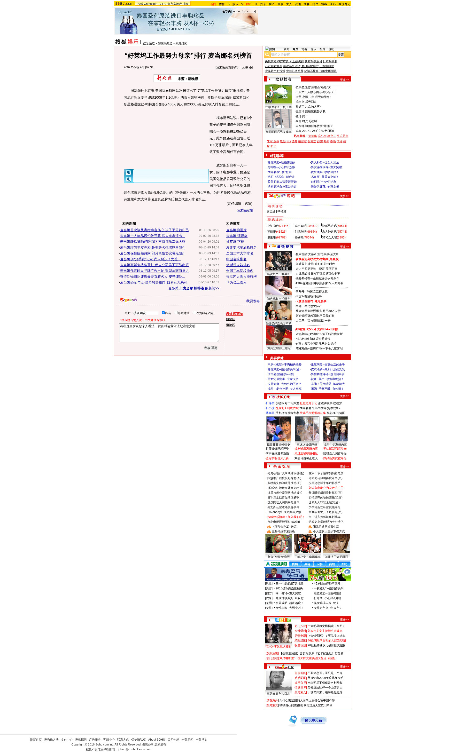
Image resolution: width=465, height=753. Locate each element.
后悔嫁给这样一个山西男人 (325, 687)
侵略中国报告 (328, 71)
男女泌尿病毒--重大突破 (326, 167)
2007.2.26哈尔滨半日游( (318, 131)
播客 (307, 4)
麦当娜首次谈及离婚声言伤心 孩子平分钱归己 (154, 230)
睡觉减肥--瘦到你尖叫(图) (284, 369)
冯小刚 (322, 136)
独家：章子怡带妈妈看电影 (326, 473)
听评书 (270, 403)
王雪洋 (300, 111)
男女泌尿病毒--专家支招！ (285, 379)
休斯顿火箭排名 (238, 265)
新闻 (286, 49)
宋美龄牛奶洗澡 (275, 71)
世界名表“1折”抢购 (280, 172)
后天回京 (311, 101)
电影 (283, 141)
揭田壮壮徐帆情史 (278, 444)
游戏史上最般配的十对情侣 (326, 521)
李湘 (339, 141)
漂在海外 (272, 700)
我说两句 (344, 4)
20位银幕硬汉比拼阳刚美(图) (326, 645)
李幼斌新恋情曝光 (335, 448)
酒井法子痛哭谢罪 (336, 557)
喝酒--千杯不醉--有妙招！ (327, 388)
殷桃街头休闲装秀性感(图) (284, 483)
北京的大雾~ (313, 106)
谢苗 (299, 97)
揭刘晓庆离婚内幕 (306, 448)
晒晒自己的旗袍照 (291, 705)
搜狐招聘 (81, 739)
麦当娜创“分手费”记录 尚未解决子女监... (150, 259)
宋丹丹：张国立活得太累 (312, 291)
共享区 (270, 413)
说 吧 (291, 196)
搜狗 (185, 4)
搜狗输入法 (51, 739)
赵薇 (276, 141)
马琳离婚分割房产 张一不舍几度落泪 (319, 348)
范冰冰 (302, 141)
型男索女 (300, 692)
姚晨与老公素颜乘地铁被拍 (284, 492)
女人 (289, 4)
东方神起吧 (329, 231)
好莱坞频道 (165, 43)
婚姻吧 (299, 237)
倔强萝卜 (301, 264)
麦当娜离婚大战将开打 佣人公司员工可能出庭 (154, 265)
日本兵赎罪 (330, 61)
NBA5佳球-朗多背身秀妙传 (312, 339)
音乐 (313, 49)
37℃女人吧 (329, 237)
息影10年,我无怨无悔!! (316, 97)
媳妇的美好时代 (325, 264)
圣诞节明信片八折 (277, 458)
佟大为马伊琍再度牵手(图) (325, 478)
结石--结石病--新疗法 (281, 177)
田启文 (300, 92)
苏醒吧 (271, 231)
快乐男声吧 (329, 226)
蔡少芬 (331, 136)
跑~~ (305, 116)
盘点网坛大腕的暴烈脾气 (283, 502)
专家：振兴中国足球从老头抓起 (315, 343)
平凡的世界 (319, 408)
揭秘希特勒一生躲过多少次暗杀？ (317, 278)
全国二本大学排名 (239, 253)
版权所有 (160, 744)
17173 (162, 4)
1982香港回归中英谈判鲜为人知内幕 (319, 283)
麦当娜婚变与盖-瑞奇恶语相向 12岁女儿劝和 (153, 282)
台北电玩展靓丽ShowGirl (283, 521)
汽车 (263, 4)
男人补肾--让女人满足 (325, 162)
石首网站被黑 (273, 66)
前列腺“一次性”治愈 (323, 181)
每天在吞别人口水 (278, 693)
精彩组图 (300, 640)
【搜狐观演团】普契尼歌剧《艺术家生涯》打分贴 (311, 653)
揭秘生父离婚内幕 (335, 444)
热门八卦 (300, 626)
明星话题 (300, 645)
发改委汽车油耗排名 (241, 247)
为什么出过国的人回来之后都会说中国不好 (307, 700)
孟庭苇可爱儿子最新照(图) (325, 512)
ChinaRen (150, 4)
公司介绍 (173, 739)
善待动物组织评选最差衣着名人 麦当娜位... (152, 276)
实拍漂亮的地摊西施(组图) (325, 497)
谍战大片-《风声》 (278, 274)
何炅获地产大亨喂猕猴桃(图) (285, 473)
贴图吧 (271, 237)
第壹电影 (300, 635)
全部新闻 (187, 739)
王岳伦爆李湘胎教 (283, 531)
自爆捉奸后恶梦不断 (278, 323)
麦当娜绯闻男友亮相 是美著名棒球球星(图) (152, 247)
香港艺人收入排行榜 (241, 276)
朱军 (270, 141)
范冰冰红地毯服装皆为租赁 (284, 488)
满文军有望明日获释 (309, 296)
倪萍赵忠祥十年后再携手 (325, 483)
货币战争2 (334, 408)
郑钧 (326, 141)
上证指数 (273, 226)
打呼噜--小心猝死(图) (281, 167)
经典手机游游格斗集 (313, 413)
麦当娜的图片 (236, 230)
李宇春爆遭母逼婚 (277, 453)
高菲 (299, 121)
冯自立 (300, 101)
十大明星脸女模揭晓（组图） (326, 626)
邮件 (315, 4)
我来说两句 (223, 67)
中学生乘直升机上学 (278, 107)
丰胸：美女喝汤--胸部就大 (328, 384)
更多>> (344, 79)
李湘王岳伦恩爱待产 (309, 306)
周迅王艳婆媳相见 (306, 453)
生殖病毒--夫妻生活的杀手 (328, 364)
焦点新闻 (300, 673)
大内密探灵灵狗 (306, 268)
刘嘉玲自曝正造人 (306, 458)
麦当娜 (271, 211)
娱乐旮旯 (300, 682)
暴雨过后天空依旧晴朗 (318, 705)
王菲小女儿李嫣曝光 (307, 557)
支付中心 (67, 739)
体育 (222, 4)
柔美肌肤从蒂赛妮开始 (282, 181)
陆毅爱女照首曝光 (335, 453)
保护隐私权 (138, 739)
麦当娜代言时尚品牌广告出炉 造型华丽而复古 (154, 271)
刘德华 (312, 136)
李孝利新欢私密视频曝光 (325, 507)
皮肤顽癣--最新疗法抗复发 (328, 369)
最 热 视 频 (285, 246)
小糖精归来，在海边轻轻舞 (325, 692)
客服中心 (109, 739)
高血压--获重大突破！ (325, 177)
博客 (324, 4)
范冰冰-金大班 (329, 254)
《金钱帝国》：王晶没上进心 (326, 635)
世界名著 (305, 408)
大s (289, 141)
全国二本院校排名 (239, 271)
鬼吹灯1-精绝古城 (287, 408)
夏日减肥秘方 (310, 66)
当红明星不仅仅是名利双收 (325, 682)
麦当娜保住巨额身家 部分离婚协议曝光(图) (152, 253)
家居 (280, 4)
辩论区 (230, 325)
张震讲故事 (325, 403)
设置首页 (36, 739)
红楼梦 (337, 403)
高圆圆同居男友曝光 (278, 132)
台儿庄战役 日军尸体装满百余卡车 (318, 273)
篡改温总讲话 (292, 66)
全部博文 (201, 739)
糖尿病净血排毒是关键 (282, 186)
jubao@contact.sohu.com (134, 749)
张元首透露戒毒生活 (326, 526)
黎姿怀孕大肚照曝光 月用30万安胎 (318, 311)
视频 (298, 4)
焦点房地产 (174, 4)
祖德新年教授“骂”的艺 (319, 126)
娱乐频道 (149, 43)
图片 (322, 49)
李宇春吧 (300, 226)
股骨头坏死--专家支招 (325, 186)
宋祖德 (300, 126)
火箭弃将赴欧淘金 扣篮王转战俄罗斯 (319, 334)
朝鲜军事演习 (313, 61)
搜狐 (140, 4)
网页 (295, 49)
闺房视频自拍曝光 (278, 299)
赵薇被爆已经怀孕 (277, 448)
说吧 (331, 49)
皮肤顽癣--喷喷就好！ (325, 172)
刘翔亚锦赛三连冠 (279, 348)
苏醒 (320, 141)
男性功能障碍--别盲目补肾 (328, 374)
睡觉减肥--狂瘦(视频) (281, 162)
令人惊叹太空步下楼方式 (329, 531)
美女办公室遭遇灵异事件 (283, 507)
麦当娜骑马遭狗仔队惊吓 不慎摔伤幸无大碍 (153, 242)
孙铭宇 (300, 106)
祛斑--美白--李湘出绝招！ (327, 379)
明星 (273, 146)
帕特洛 (282, 211)
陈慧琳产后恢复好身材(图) (284, 478)
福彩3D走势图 (336, 413)
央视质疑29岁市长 (277, 61)
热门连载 (272, 658)
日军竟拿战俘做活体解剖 (283, 497)
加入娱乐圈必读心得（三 (320, 92)
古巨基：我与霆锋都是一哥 (313, 320)
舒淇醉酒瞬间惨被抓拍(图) (325, 492)
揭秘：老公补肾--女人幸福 (285, 388)
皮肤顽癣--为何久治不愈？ (285, 384)
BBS (333, 4)
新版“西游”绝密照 (279, 557)
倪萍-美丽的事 (328, 268)
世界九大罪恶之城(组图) (324, 502)
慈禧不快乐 (311, 71)
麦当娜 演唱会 (237, 236)
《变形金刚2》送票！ (286, 526)
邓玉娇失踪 (296, 61)
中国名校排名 (236, 259)
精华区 (230, 319)
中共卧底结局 (294, 71)
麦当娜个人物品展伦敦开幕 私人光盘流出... (152, 236)
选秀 (294, 141)
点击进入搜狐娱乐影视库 (325, 517)
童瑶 (299, 116)
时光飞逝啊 (309, 121)
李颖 (299, 131)
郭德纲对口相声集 (287, 403)
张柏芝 (312, 141)
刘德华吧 (300, 231)
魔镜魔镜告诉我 (315, 111)
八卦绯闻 (181, 43)
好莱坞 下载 (235, 242)
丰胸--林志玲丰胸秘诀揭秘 (285, 364)
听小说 (270, 408)
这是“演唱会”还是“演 (317, 87)
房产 (272, 4)
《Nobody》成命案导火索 (284, 512)
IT (256, 4)
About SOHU (156, 739)
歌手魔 (300, 87)
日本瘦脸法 (326, 66)
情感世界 (300, 687)
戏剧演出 (272, 653)
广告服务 (95, 739)
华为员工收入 (236, 282)
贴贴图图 (300, 678)
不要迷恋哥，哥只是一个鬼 (325, 673)
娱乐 (235, 4)
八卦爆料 (300, 631)
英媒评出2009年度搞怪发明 (325, 678)
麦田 (311, 264)
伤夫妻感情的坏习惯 (281, 374)
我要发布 (253, 301)
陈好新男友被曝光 (335, 458)
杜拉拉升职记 (308, 403)
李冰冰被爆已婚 (307, 444)
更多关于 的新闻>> (193, 288)
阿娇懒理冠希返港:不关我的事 (315, 315)
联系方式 (123, 739)
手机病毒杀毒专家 (287, 413)
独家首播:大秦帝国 (308, 254)
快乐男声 (342, 136)
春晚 (333, 141)
